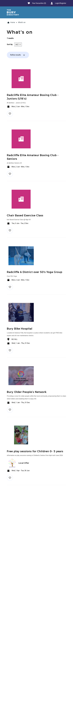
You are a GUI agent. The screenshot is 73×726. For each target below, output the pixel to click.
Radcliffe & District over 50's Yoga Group (34, 272)
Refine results (15, 55)
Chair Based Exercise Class (25, 215)
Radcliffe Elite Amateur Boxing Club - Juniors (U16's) (33, 96)
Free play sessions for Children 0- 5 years (35, 451)
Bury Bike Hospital (19, 328)
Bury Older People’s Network (27, 392)
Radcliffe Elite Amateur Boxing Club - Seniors (33, 157)
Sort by (10, 44)
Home (12, 22)
